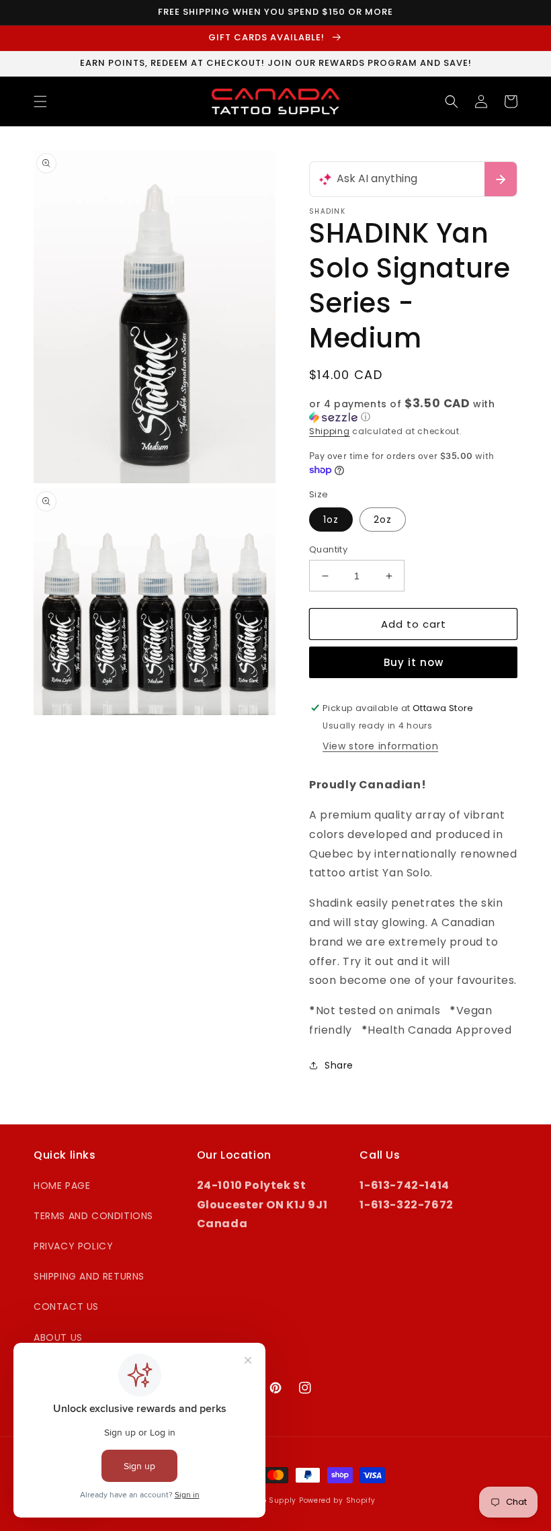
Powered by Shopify (337, 1500)
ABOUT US (58, 1337)
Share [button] (339, 1065)
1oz (331, 519)
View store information (380, 746)
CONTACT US (66, 1306)
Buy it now (413, 662)
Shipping (329, 431)
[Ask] (500, 179)
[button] (40, 101)
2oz (383, 519)
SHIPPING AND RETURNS (89, 1276)
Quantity (328, 549)
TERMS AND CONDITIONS (93, 1216)
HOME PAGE (62, 1185)
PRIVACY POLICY (73, 1246)
